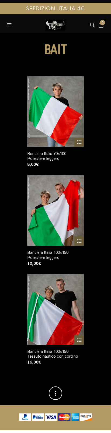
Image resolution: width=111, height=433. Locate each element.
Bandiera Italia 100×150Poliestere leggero (47, 254)
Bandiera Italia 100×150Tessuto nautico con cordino (52, 353)
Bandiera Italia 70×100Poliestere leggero (46, 156)
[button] (10, 23)
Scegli (79, 142)
